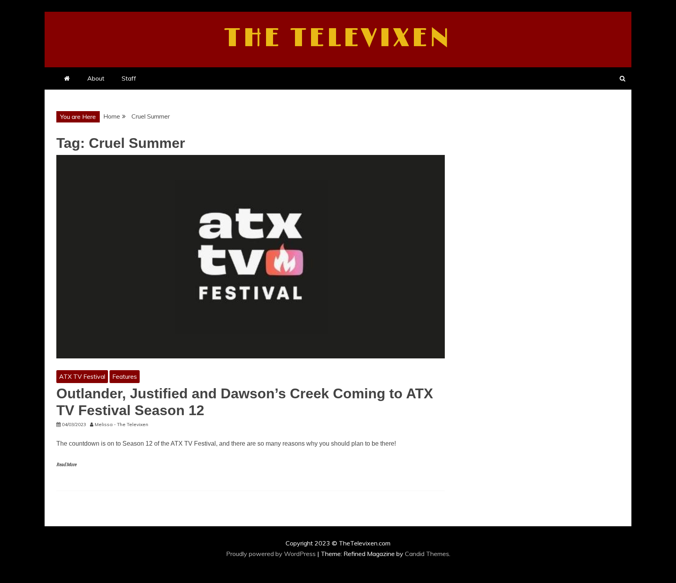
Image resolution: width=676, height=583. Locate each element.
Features (124, 376)
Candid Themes (427, 554)
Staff (129, 78)
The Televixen (338, 38)
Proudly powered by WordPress (271, 554)
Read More (66, 465)
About (95, 78)
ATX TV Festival (82, 376)
